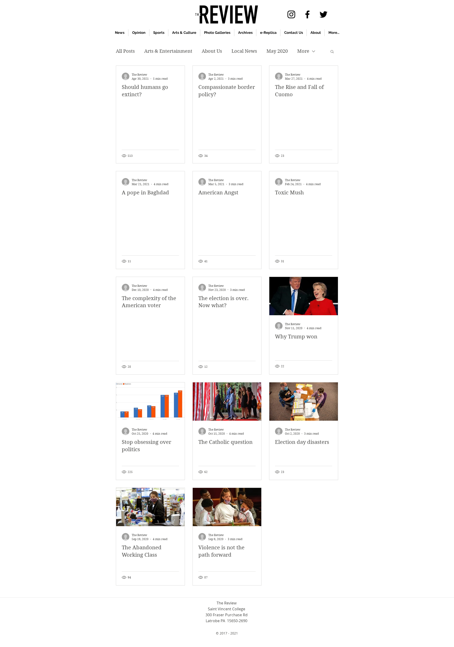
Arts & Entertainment (168, 51)
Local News (244, 51)
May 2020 (277, 51)
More (303, 51)
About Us (212, 51)
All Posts (125, 51)
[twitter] (323, 14)
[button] (332, 51)
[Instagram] (291, 14)
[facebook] (307, 14)
